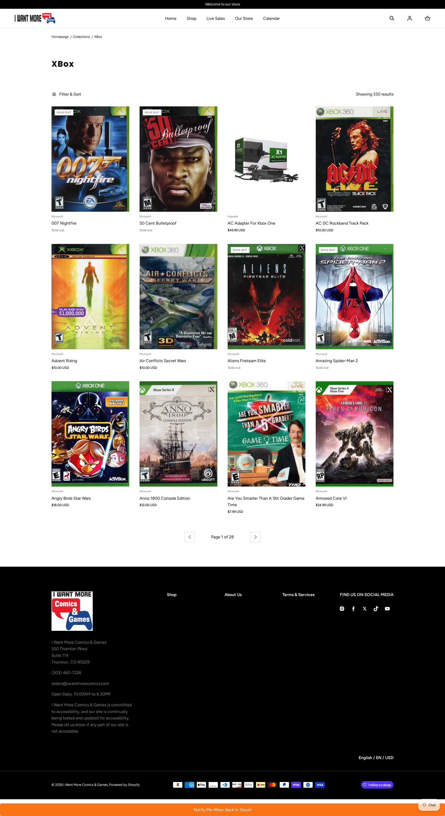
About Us (233, 594)
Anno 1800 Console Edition (165, 498)
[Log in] (410, 18)
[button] (392, 18)
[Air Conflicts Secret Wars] (178, 296)
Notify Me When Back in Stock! (223, 809)
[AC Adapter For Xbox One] (266, 159)
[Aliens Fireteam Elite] (266, 296)
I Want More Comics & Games (85, 785)
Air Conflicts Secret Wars (163, 360)
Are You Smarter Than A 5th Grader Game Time (266, 501)
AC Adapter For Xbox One (251, 223)
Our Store (244, 18)
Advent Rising (64, 360)
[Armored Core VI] (354, 434)
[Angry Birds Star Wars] (90, 434)
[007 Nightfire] (90, 159)
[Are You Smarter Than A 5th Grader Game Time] (266, 434)
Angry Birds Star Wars (71, 498)
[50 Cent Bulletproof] (178, 159)
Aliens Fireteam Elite (247, 360)
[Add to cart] (120, 202)
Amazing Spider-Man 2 (337, 360)
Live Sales (216, 18)
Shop (191, 18)
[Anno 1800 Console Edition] (178, 434)
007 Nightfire (64, 223)
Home (170, 18)
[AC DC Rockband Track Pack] (354, 159)
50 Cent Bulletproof (158, 223)
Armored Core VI (331, 498)
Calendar (271, 18)
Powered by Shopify (124, 785)
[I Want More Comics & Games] (35, 18)
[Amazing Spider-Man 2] (354, 296)
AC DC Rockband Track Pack (342, 223)
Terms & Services (298, 594)
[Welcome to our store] (222, 4)
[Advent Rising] (90, 296)
